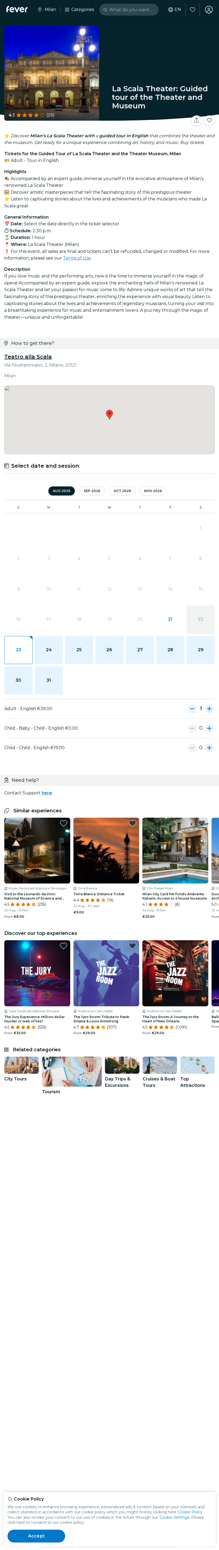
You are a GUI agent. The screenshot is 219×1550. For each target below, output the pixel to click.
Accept (36, 1535)
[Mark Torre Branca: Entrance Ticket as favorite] (132, 823)
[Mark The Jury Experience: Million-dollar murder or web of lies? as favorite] (63, 945)
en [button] (178, 9)
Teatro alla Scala (28, 356)
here (47, 792)
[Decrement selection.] (192, 708)
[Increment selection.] (209, 708)
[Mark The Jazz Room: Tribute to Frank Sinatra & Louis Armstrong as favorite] (132, 945)
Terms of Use (77, 258)
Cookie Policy (190, 1512)
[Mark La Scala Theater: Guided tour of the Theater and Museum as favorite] (209, 120)
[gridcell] (18, 650)
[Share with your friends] (196, 120)
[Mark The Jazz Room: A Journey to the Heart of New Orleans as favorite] (201, 945)
